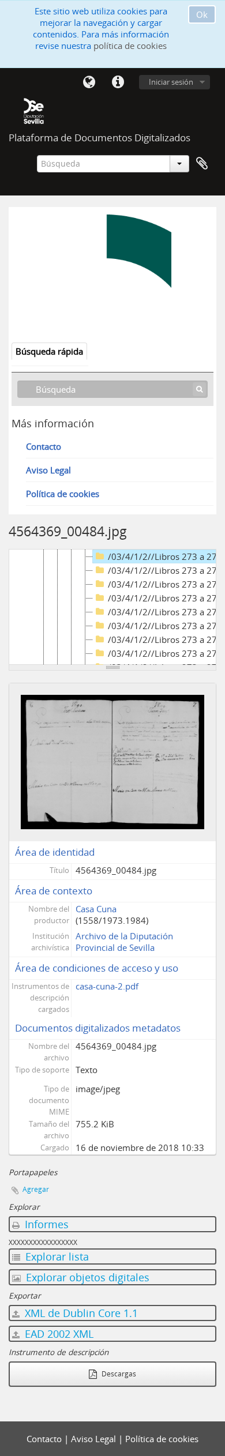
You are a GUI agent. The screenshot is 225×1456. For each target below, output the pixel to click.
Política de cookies (62, 493)
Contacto (43, 446)
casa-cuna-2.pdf (107, 986)
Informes (45, 1224)
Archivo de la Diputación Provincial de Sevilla (124, 941)
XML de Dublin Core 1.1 (80, 1313)
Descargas (118, 1374)
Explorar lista (55, 1256)
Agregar (35, 1189)
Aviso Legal (48, 470)
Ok (202, 14)
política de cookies (130, 45)
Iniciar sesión (171, 82)
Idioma (88, 82)
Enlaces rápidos (117, 82)
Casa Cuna (96, 909)
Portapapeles (201, 163)
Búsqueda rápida (49, 351)
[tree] (112, 607)
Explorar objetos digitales (86, 1277)
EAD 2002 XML (57, 1334)
